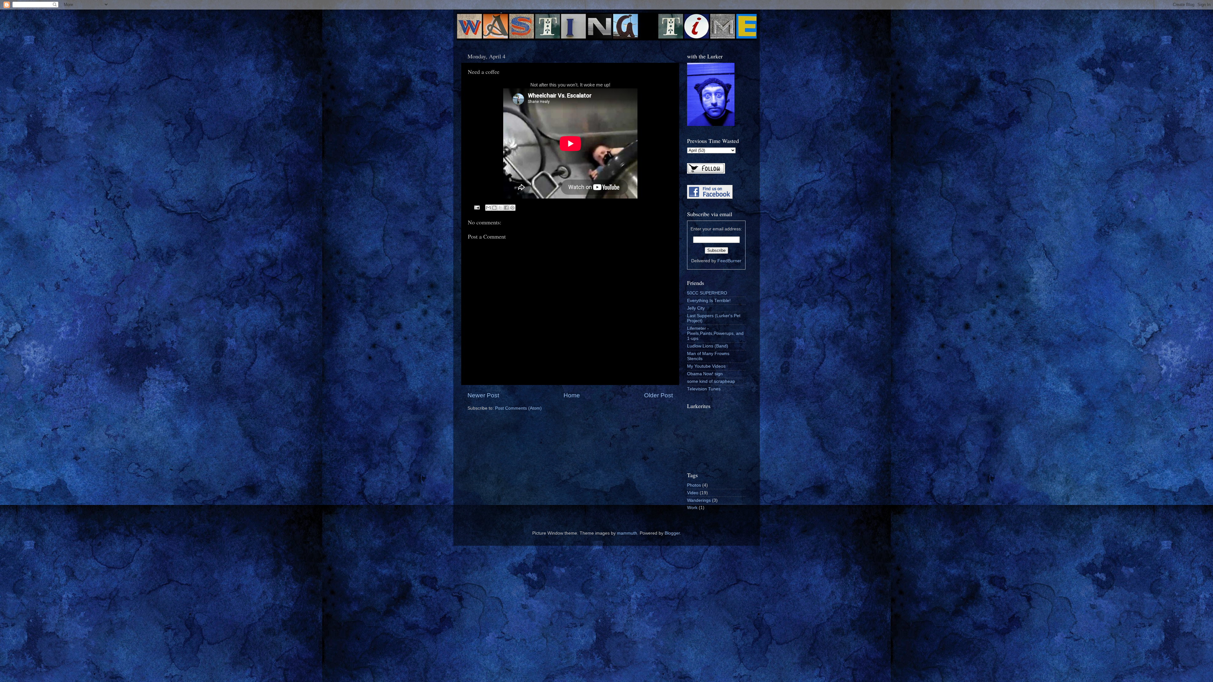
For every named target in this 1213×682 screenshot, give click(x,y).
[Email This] (488, 208)
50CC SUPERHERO (707, 293)
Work (692, 507)
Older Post (658, 395)
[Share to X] (500, 208)
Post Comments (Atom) (518, 408)
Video (692, 492)
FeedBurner (729, 260)
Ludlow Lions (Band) (707, 346)
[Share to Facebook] (506, 208)
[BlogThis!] (494, 208)
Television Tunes (704, 389)
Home (572, 395)
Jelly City (696, 308)
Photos (694, 485)
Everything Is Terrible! (709, 300)
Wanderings (699, 500)
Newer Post (483, 395)
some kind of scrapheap (711, 381)
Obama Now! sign (705, 373)
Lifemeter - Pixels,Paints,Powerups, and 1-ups (715, 333)
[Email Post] (476, 207)
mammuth (627, 533)
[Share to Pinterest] (512, 208)
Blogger (672, 533)
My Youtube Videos (706, 366)
